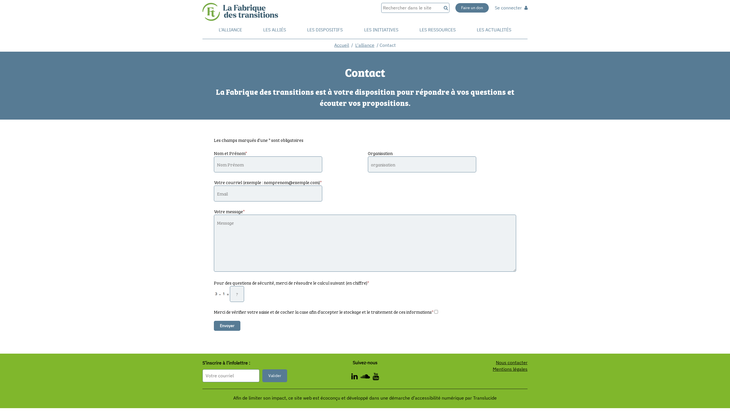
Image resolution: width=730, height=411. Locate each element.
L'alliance (230, 30)
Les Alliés (274, 30)
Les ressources (437, 30)
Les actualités (494, 30)
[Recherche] (445, 8)
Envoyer (227, 325)
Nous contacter (512, 362)
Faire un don (472, 7)
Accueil (341, 45)
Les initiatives (381, 30)
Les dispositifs (325, 30)
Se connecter (509, 8)
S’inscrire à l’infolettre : (226, 363)
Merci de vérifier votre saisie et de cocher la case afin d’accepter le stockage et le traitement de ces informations (323, 311)
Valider (274, 375)
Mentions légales (510, 369)
